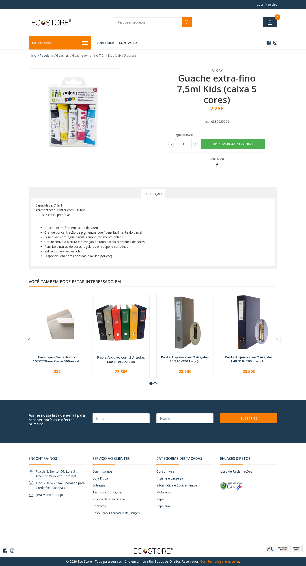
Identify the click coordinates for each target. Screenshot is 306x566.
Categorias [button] (42, 43)
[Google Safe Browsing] (231, 486)
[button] (151, 383)
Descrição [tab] (153, 194)
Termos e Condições (108, 492)
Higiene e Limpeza (169, 478)
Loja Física (105, 43)
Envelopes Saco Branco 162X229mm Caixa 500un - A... (57, 359)
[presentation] (28, 340)
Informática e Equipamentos (177, 485)
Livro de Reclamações (236, 471)
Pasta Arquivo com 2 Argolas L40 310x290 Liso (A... (249, 359)
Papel (160, 499)
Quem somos (102, 471)
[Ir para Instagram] (275, 43)
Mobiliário (163, 492)
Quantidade (184, 135)
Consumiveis (165, 471)
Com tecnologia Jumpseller (219, 561)
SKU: (207, 122)
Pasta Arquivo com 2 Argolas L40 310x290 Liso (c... (185, 359)
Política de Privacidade (109, 499)
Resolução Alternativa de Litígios (116, 513)
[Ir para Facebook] (269, 43)
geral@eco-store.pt (49, 495)
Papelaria (46, 55)
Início (32, 55)
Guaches (62, 55)
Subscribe (249, 418)
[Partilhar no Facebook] (217, 165)
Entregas (99, 485)
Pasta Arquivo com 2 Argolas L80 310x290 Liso (121, 359)
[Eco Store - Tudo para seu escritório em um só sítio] (51, 22)
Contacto (128, 43)
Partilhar (217, 159)
